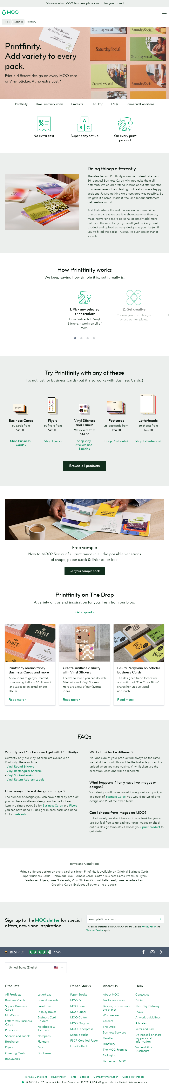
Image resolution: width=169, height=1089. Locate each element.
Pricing (139, 1000)
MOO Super (78, 1012)
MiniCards (12, 1015)
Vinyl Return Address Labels (25, 779)
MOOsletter (47, 920)
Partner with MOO (114, 1061)
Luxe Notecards (48, 1000)
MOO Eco (76, 1000)
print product (151, 827)
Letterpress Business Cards (18, 1022)
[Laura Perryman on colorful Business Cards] (139, 643)
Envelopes (44, 1006)
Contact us (142, 994)
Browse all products (84, 466)
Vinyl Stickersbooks (20, 775)
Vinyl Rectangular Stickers (24, 771)
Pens (40, 1047)
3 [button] (87, 338)
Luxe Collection (80, 1046)
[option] (84, 312)
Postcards (20, 814)
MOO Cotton (79, 1017)
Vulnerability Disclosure (143, 1049)
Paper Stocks (78, 994)
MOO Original (79, 1023)
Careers (108, 1021)
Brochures (12, 1041)
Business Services (114, 1032)
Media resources (114, 1000)
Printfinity (21, 104)
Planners (43, 1041)
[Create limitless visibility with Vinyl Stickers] (84, 643)
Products (77, 104)
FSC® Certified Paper (84, 1040)
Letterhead (45, 994)
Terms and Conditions (140, 104)
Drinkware (44, 1053)
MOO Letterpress (81, 1029)
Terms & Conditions (36, 1076)
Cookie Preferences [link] (133, 1076)
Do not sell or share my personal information (148, 1038)
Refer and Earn (145, 1029)
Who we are (111, 1015)
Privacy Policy (149, 926)
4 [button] (94, 338)
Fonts (73, 1076)
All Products (13, 994)
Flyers (73, 805)
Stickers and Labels (17, 1036)
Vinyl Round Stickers (20, 766)
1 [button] (75, 338)
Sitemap (84, 1076)
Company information (106, 1076)
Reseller (108, 1038)
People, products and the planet (117, 1007)
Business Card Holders (47, 1019)
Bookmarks (12, 1059)
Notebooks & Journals (46, 1028)
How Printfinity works (49, 104)
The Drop (97, 104)
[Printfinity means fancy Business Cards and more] (30, 643)
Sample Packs (79, 1035)
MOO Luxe (77, 1006)
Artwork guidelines (148, 1017)
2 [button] (81, 338)
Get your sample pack (85, 571)
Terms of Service (94, 930)
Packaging (109, 1055)
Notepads (44, 1036)
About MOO (111, 994)
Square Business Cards (16, 1007)
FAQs (114, 104)
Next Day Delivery (147, 1006)
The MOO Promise (115, 1049)
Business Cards (53, 805)
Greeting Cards (15, 1053)
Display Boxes (47, 1012)
